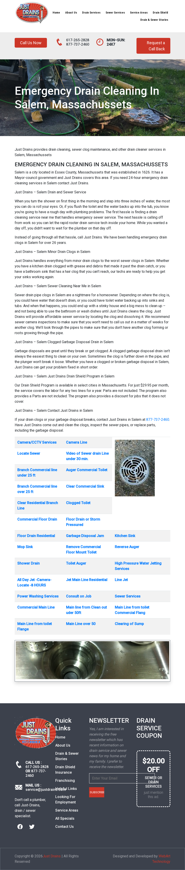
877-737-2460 (77, 44)
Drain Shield (160, 12)
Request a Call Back (156, 45)
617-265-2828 (77, 40)
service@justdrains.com (45, 789)
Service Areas (139, 12)
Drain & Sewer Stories (154, 19)
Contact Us (64, 826)
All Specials (64, 818)
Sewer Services (115, 12)
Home (56, 12)
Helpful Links (66, 789)
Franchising (65, 780)
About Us (71, 12)
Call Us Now (31, 42)
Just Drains (52, 856)
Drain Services (91, 12)
